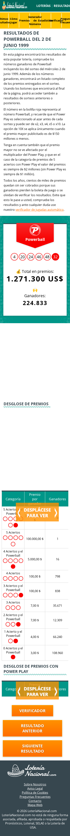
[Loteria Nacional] (14, 9)
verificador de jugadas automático (39, 210)
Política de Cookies (35, 793)
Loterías (43, 6)
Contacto (35, 801)
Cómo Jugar (14, 20)
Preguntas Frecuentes (35, 797)
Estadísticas (45, 20)
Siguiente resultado (32, 748)
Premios (24, 20)
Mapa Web (35, 805)
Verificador (56, 20)
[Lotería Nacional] (35, 771)
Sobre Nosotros (35, 784)
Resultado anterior (32, 728)
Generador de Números (35, 20)
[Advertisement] (35, 362)
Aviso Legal (35, 788)
